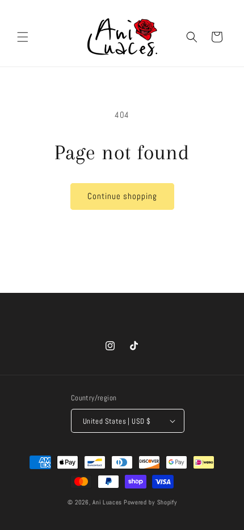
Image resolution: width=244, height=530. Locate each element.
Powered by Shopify (150, 502)
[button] (22, 36)
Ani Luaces (107, 502)
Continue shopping (122, 196)
